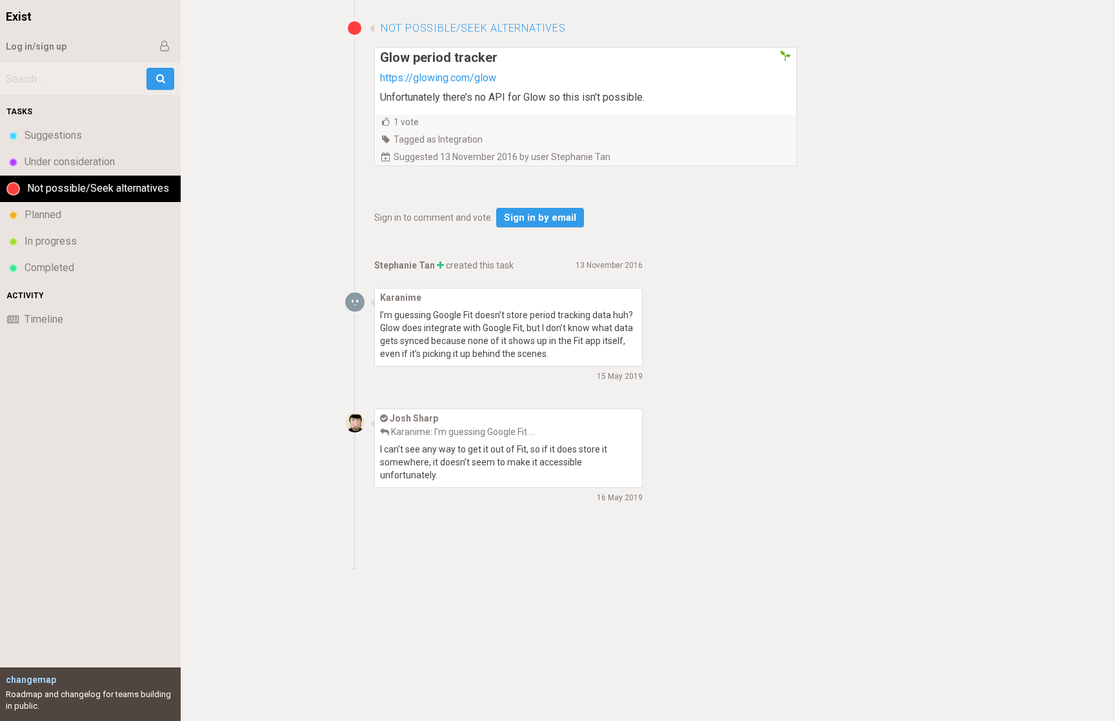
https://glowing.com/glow (438, 78)
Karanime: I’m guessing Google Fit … (463, 432)
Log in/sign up (36, 46)
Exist (19, 16)
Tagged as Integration (438, 139)
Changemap (31, 680)
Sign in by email (540, 217)
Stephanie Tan (404, 265)
